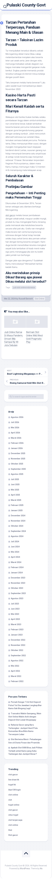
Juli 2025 (15, 479)
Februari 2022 (17, 681)
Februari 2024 (17, 567)
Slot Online (39, 299)
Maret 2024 (16, 562)
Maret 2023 (16, 624)
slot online (13, 795)
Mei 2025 (15, 490)
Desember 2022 (18, 640)
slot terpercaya (15, 820)
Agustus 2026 (17, 417)
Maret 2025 (16, 500)
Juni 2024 (15, 547)
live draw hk (13, 780)
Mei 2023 (15, 614)
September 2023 (18, 593)
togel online (13, 805)
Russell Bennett (26, 298)
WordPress (25, 868)
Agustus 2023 (17, 598)
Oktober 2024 (17, 526)
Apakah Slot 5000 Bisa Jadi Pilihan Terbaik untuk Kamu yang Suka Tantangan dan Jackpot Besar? (25, 751)
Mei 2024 (15, 552)
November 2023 (18, 583)
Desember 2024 (18, 515)
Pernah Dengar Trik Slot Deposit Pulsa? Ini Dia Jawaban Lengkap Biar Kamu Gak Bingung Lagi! (25, 705)
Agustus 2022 (17, 660)
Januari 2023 (17, 635)
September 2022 (18, 655)
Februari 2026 (17, 443)
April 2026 (15, 433)
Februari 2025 (17, 505)
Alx (41, 868)
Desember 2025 (18, 453)
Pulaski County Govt (26, 5)
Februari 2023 (17, 629)
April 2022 (15, 671)
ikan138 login (14, 790)
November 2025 (18, 459)
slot (10, 800)
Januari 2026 (17, 448)
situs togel (13, 815)
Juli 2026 (15, 422)
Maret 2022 (16, 676)
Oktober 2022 (17, 650)
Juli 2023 (15, 604)
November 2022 (18, 645)
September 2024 (18, 531)
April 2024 (15, 557)
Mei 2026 (15, 427)
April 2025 (15, 495)
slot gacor (10, 215)
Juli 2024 (15, 541)
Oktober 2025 (17, 464)
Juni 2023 (15, 609)
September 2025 (18, 469)
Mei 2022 (15, 666)
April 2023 (15, 619)
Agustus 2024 (17, 536)
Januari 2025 (17, 510)
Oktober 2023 (17, 588)
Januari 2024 (17, 572)
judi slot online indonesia (24, 287)
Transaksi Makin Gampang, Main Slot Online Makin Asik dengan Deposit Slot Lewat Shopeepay (24, 716)
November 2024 (18, 521)
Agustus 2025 (17, 474)
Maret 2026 (16, 438)
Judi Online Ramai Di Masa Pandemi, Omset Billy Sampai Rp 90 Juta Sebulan (13, 339)
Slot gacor (13, 835)
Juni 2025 (15, 484)
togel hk (12, 785)
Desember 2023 (18, 578)
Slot (10, 830)
